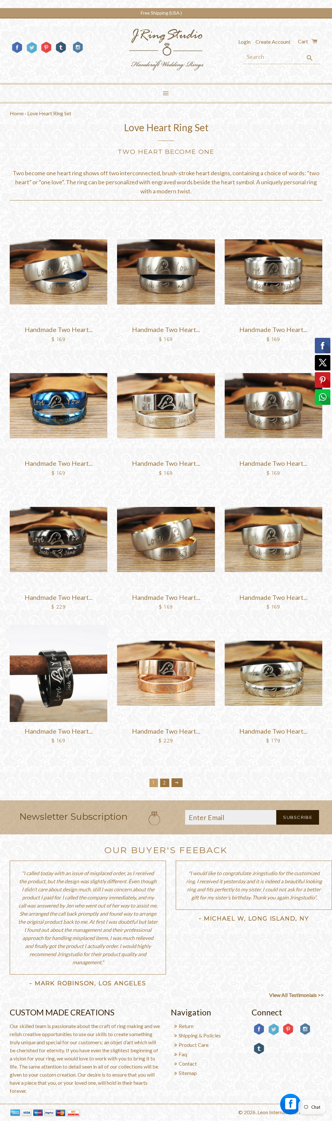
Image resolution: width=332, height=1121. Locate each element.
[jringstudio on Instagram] (78, 56)
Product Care (193, 1045)
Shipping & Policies (200, 1035)
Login (244, 42)
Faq (183, 1054)
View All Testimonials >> (296, 995)
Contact (188, 1063)
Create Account (272, 42)
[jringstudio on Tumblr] (60, 53)
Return (186, 1026)
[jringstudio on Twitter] (31, 53)
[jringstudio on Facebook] (17, 53)
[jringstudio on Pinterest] (46, 53)
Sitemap (188, 1073)
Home (17, 113)
